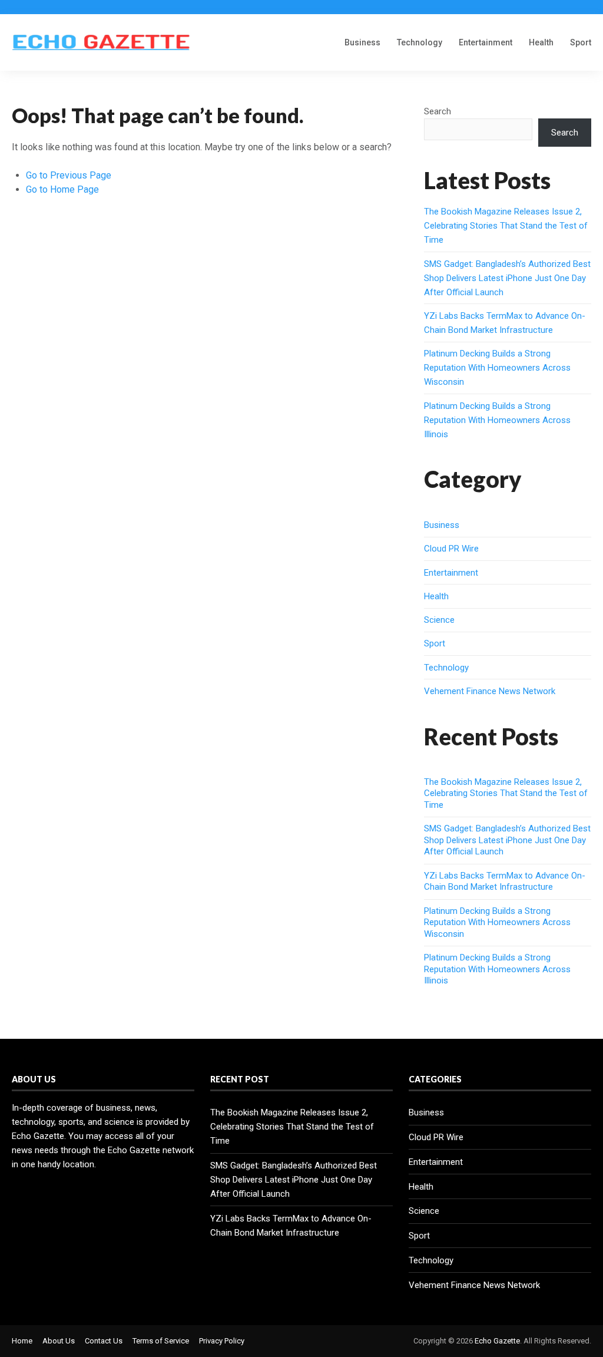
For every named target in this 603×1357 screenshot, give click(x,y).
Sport (580, 42)
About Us (58, 1340)
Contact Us (103, 1340)
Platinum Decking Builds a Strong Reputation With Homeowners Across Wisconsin (497, 367)
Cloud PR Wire (451, 548)
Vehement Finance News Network (489, 691)
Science (439, 620)
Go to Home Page (62, 189)
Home (22, 1340)
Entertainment (485, 42)
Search (437, 111)
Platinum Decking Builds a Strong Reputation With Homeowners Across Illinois (497, 420)
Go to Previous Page (68, 175)
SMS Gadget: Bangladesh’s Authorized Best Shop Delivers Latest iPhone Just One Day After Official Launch (507, 278)
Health (541, 42)
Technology (419, 42)
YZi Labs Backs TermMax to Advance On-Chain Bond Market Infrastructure (504, 881)
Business (362, 42)
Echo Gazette (497, 1340)
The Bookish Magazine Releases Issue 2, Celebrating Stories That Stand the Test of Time (506, 225)
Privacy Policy (221, 1340)
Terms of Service (160, 1340)
